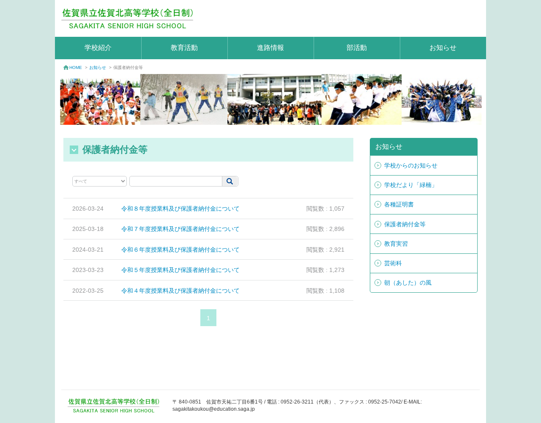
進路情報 (270, 47)
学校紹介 (98, 47)
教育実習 (396, 243)
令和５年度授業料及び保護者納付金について (180, 269)
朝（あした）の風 (408, 282)
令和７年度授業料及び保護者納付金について (180, 228)
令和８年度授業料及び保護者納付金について (180, 208)
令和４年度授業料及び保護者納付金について (180, 290)
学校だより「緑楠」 (410, 184)
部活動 (357, 47)
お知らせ (442, 47)
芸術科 (393, 263)
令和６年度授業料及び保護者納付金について (180, 249)
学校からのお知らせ (410, 165)
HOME (75, 67)
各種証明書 (399, 204)
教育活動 (184, 47)
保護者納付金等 (405, 224)
